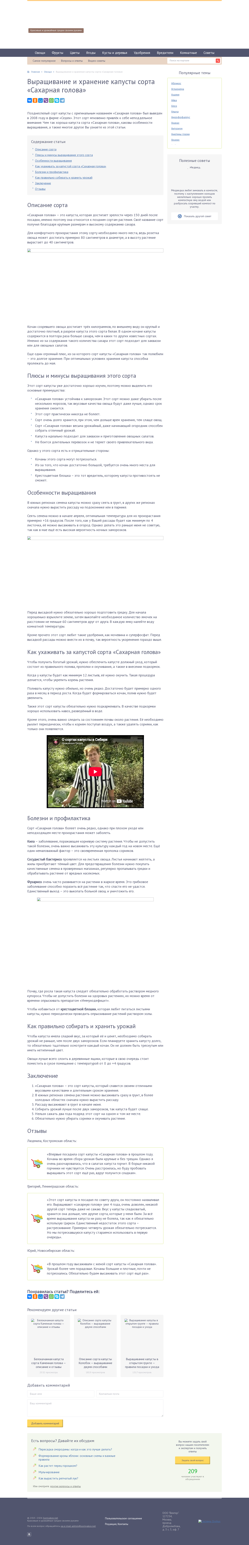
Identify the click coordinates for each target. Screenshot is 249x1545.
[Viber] (46, 100)
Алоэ (174, 106)
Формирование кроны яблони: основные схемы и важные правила (77, 1457)
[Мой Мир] (40, 100)
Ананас (175, 123)
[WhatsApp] (51, 100)
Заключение (43, 183)
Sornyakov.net (50, 1517)
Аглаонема (177, 89)
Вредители (165, 52)
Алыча (175, 111)
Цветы (75, 52)
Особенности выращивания (53, 160)
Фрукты (57, 52)
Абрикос (176, 83)
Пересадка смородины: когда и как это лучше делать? (75, 1449)
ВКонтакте (29, 1534)
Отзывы (40, 189)
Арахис (175, 139)
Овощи (40, 52)
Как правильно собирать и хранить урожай (63, 177)
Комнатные (188, 52)
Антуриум (176, 128)
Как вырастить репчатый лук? (58, 1478)
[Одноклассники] (35, 100)
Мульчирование (49, 1472)
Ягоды (91, 52)
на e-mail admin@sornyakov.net (78, 1526)
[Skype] (56, 100)
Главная (35, 71)
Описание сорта (45, 149)
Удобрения (142, 52)
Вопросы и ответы (72, 60)
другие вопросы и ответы (65, 1486)
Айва (174, 100)
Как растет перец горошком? (58, 1466)
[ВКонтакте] (29, 100)
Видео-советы (96, 60)
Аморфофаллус (180, 117)
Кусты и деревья (114, 52)
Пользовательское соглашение (123, 1518)
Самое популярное (44, 60)
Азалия (175, 94)
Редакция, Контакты (116, 1524)
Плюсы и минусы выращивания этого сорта (64, 155)
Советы (208, 52)
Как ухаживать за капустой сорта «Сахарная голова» (70, 166)
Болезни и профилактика (51, 172)
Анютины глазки (180, 134)
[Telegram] (62, 100)
